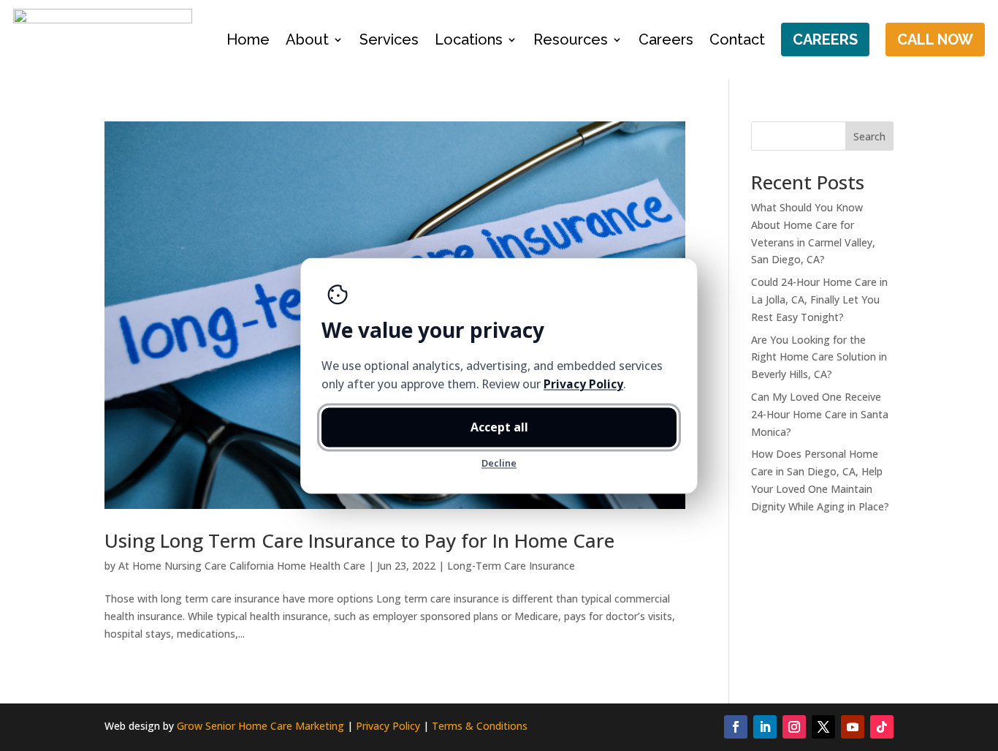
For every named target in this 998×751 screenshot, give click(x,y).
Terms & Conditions (479, 726)
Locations (469, 39)
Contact (737, 39)
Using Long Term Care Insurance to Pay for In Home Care (359, 540)
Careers (666, 39)
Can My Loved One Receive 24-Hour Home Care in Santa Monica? (819, 414)
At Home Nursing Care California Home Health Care (241, 566)
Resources (570, 39)
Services (389, 39)
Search (869, 136)
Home (248, 39)
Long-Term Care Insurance (511, 566)
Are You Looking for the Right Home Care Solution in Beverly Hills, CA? (819, 357)
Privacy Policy (388, 726)
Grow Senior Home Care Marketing (260, 726)
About (307, 39)
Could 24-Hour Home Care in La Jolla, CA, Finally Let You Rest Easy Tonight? (819, 299)
